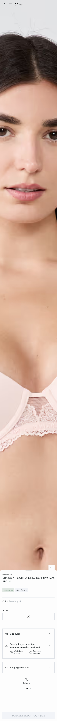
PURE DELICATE (7, 574)
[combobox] (28, 616)
